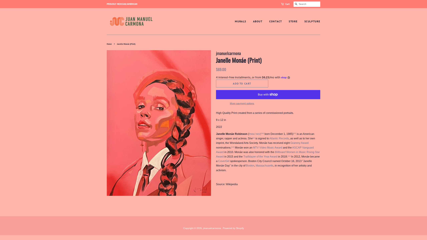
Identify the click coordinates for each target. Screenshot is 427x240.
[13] (289, 156)
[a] (254, 138)
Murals (240, 21)
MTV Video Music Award (267, 147)
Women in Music (290, 152)
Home (109, 44)
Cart (287, 4)
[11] (294, 133)
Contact (275, 21)
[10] (262, 133)
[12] (232, 147)
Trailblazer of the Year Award (260, 156)
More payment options (242, 103)
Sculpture (312, 21)
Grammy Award (299, 143)
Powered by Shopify (233, 228)
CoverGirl (224, 161)
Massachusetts (264, 165)
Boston (250, 165)
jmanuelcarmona (212, 228)
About (258, 21)
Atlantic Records (279, 138)
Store (293, 21)
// (254, 133)
